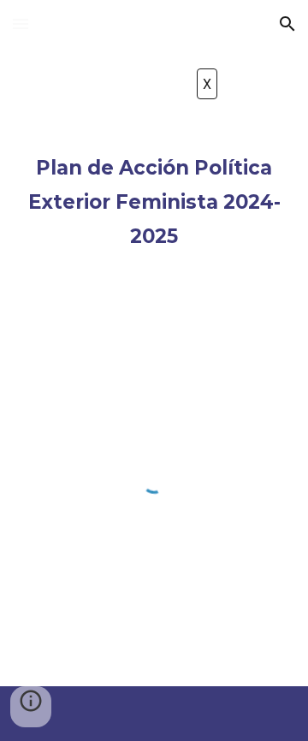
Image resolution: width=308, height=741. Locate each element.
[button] (20, 23)
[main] (154, 198)
